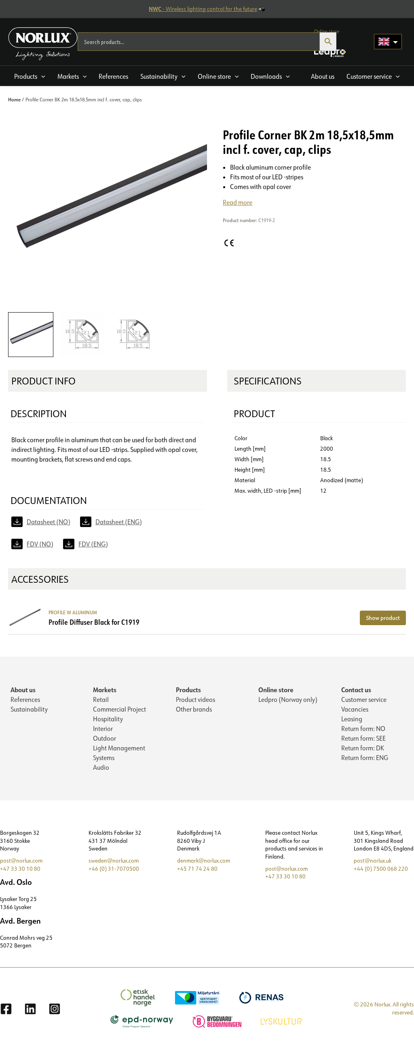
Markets (104, 689)
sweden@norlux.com (114, 860)
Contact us (356, 689)
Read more (237, 202)
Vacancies (354, 709)
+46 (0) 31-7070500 (114, 868)
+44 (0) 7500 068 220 (381, 868)
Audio (101, 767)
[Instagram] (55, 1009)
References (25, 699)
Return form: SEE (363, 738)
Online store (276, 689)
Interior (103, 729)
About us (23, 689)
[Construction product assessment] (218, 1020)
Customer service (364, 699)
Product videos (195, 699)
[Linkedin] (30, 1009)
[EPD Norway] (143, 1020)
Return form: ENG (364, 758)
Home (14, 99)
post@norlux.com (21, 860)
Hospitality (108, 719)
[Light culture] (282, 1020)
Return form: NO (363, 729)
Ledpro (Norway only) (287, 699)
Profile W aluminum (73, 612)
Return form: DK (362, 748)
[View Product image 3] (133, 334)
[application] (41, 76)
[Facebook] (6, 1009)
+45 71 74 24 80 (197, 868)
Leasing (351, 719)
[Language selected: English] (388, 41)
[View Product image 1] (30, 334)
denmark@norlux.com (203, 860)
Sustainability (29, 709)
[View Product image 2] (82, 334)
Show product (383, 618)
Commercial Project (119, 709)
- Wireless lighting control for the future (203, 9)
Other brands (194, 709)
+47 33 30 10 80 (20, 868)
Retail (101, 699)
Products (188, 689)
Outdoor (104, 738)
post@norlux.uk (372, 860)
